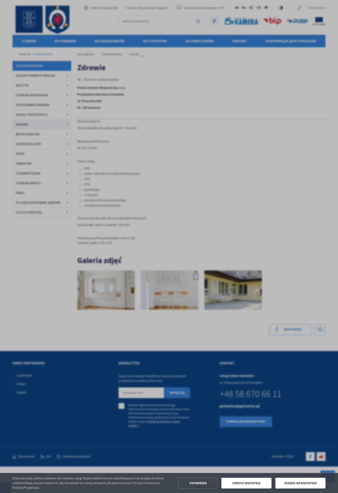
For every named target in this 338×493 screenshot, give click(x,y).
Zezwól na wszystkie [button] (300, 483)
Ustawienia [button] (198, 483)
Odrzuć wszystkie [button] (246, 483)
